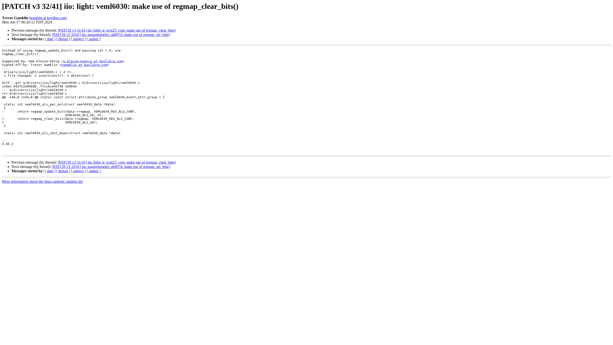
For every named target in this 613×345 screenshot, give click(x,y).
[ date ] (50, 39)
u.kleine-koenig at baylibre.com (93, 61)
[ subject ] (78, 39)
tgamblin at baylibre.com (48, 18)
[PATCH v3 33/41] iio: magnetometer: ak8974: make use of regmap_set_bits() (111, 35)
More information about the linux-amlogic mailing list (42, 181)
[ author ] (94, 39)
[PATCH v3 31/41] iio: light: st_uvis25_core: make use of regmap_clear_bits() (117, 30)
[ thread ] (63, 39)
